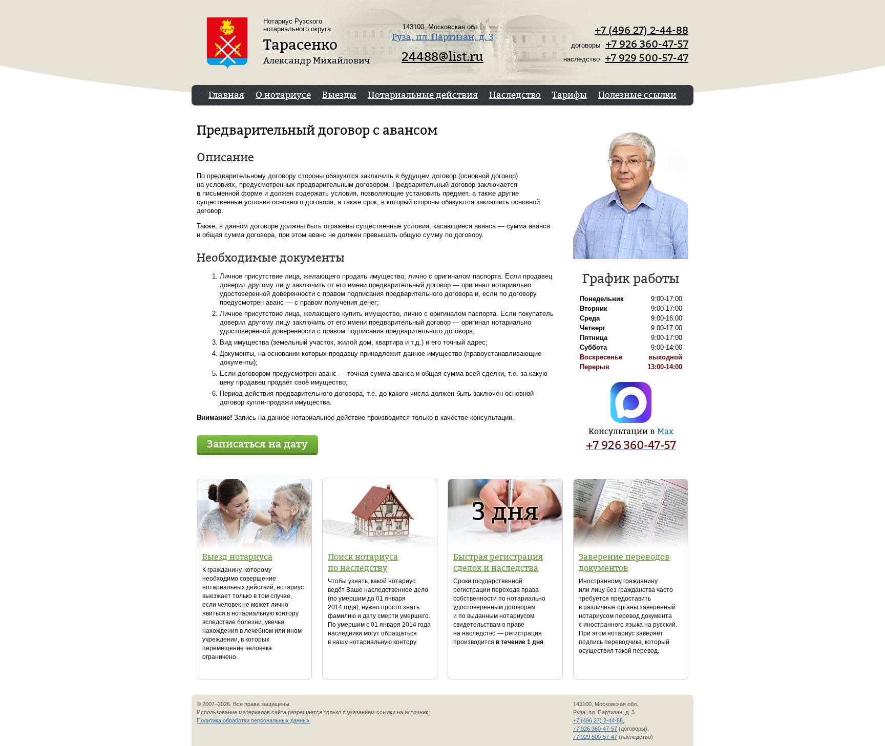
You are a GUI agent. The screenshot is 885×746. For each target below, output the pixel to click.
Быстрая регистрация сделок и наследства (498, 562)
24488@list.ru (442, 56)
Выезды (339, 94)
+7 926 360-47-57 (646, 44)
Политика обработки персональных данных (253, 720)
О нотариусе (283, 94)
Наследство (515, 94)
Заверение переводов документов (624, 562)
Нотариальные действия (423, 94)
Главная (226, 94)
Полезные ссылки (637, 94)
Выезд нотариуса (237, 556)
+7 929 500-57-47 (646, 58)
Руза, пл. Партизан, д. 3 (442, 36)
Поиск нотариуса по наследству (363, 562)
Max (665, 431)
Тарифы (569, 94)
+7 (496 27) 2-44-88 (641, 30)
